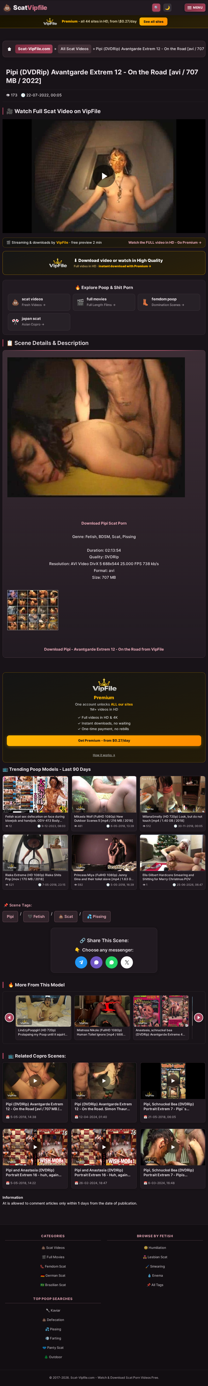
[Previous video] (9, 1017)
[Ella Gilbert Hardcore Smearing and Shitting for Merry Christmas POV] (172, 853)
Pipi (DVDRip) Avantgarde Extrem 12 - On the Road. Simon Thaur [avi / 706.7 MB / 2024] (103, 1106)
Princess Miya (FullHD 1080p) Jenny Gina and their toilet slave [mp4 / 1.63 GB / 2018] (103, 877)
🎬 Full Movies (53, 1257)
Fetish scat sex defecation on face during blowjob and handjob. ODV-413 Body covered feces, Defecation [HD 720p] (34, 819)
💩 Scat (66, 916)
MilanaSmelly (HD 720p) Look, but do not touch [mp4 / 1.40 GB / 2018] (172, 818)
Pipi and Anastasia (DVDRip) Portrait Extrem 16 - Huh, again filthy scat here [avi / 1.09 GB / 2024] (101, 1172)
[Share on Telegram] (81, 962)
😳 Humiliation (155, 1248)
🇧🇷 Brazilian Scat (53, 1285)
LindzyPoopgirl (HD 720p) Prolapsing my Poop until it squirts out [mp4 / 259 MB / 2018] (42, 1034)
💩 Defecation (53, 1320)
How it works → (104, 755)
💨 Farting (53, 1338)
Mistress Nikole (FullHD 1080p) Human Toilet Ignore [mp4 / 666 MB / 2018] (100, 1034)
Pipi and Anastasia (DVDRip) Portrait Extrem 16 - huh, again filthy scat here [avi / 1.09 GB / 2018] (32, 1172)
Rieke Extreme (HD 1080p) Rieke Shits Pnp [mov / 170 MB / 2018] (33, 877)
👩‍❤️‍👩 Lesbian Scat (155, 1257)
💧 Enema (155, 1275)
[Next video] (198, 1017)
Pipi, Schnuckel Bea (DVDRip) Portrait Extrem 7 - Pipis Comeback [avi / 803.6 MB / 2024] (173, 1172)
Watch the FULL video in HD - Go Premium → (165, 242)
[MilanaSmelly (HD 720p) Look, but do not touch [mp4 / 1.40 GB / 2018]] (172, 794)
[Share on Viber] (96, 962)
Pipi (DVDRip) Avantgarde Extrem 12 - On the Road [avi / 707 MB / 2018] (34, 1106)
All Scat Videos (75, 49)
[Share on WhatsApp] (112, 962)
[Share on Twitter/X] (127, 962)
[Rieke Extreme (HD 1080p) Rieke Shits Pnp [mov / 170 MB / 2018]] (35, 853)
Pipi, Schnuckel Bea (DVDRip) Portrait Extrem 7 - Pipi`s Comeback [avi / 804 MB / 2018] (171, 1106)
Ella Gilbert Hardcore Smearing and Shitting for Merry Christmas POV (168, 877)
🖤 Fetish (36, 916)
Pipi (10, 916)
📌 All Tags (155, 1285)
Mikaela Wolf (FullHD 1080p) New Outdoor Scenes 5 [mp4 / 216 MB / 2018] (103, 818)
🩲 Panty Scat (53, 1348)
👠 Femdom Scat (53, 1266)
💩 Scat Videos (53, 1248)
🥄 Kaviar (53, 1310)
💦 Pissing (96, 916)
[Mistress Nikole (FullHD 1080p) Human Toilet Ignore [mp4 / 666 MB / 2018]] (102, 1011)
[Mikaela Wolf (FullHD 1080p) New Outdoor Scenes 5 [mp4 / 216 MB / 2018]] (104, 794)
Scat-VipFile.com (34, 49)
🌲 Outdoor (53, 1357)
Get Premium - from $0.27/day (104, 740)
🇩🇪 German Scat (53, 1275)
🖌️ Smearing (155, 1266)
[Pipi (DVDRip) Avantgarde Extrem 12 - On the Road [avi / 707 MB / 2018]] (35, 1081)
